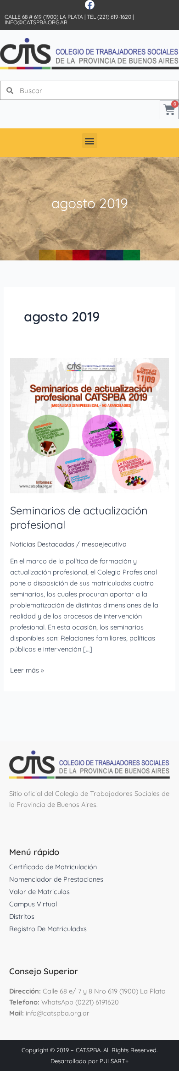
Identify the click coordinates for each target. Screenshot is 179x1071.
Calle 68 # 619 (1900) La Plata (44, 16)
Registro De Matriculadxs (48, 928)
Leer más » (27, 669)
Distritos (21, 916)
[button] (89, 140)
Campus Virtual (33, 904)
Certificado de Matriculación (53, 866)
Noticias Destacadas (42, 544)
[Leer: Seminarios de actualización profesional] (89, 424)
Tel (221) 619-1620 (109, 16)
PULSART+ (114, 1061)
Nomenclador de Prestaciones (56, 879)
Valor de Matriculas (39, 891)
